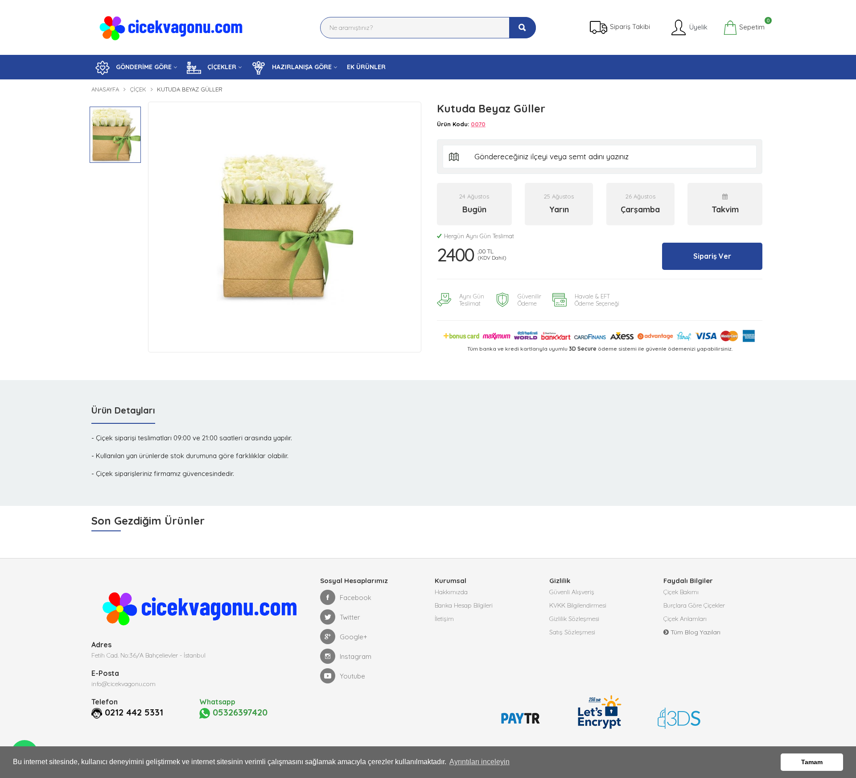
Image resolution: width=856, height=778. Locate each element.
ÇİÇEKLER (221, 67)
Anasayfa (105, 89)
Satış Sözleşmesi (572, 632)
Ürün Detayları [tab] (123, 410)
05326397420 (239, 712)
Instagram (355, 656)
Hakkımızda (451, 592)
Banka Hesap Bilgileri (464, 605)
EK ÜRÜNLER (366, 67)
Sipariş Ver (712, 256)
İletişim (444, 619)
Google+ (353, 637)
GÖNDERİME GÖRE (143, 67)
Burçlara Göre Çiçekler (694, 605)
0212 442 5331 (134, 712)
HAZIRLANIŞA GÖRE (301, 67)
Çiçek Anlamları (685, 619)
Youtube (352, 676)
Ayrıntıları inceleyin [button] (479, 762)
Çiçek (138, 89)
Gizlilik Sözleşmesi (574, 619)
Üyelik (697, 26)
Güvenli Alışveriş (571, 592)
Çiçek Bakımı (681, 592)
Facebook (355, 597)
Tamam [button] (812, 762)
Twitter (350, 617)
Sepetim (751, 26)
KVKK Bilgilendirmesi (577, 605)
